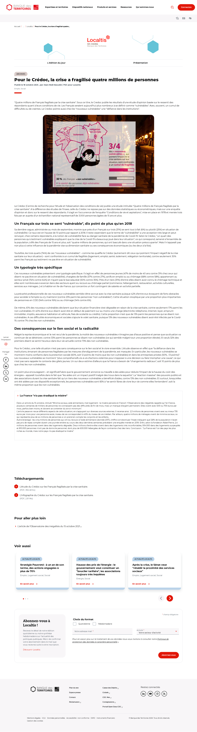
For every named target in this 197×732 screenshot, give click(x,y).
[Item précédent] (161, 598)
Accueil (17, 26)
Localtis (30, 26)
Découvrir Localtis (31, 649)
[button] (56, 7)
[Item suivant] (170, 598)
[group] (98, 154)
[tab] (23, 598)
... (23, 26)
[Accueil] (22, 7)
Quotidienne (84, 624)
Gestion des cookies (35, 721)
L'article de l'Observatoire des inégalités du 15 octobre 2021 (49, 526)
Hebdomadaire (105, 624)
